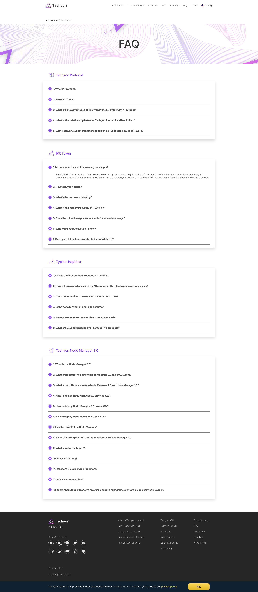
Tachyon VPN (167, 520)
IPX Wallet (165, 531)
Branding (198, 537)
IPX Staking (166, 548)
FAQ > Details (64, 20)
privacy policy (169, 586)
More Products (167, 537)
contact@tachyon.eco (59, 574)
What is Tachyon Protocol (131, 520)
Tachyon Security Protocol (131, 537)
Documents (199, 531)
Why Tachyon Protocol (129, 525)
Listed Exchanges (169, 542)
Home (49, 20)
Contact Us (55, 568)
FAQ (196, 525)
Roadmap (174, 5)
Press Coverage (202, 520)
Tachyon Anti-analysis (129, 542)
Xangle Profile (201, 542)
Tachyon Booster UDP (129, 531)
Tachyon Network (169, 525)
